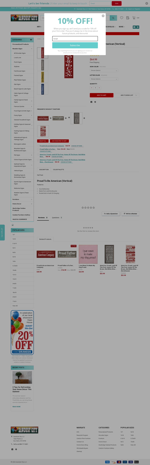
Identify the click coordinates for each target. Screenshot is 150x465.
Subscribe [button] (75, 45)
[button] (103, 16)
